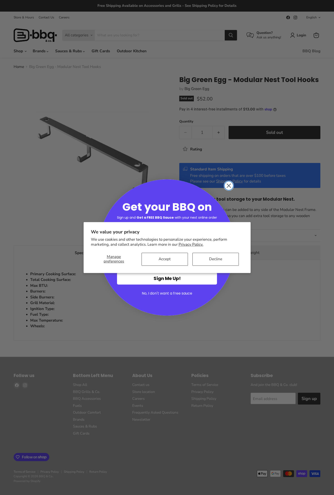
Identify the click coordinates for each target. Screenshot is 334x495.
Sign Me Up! (167, 278)
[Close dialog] (228, 185)
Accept (165, 259)
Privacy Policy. (191, 244)
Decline (215, 259)
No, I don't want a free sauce (167, 293)
